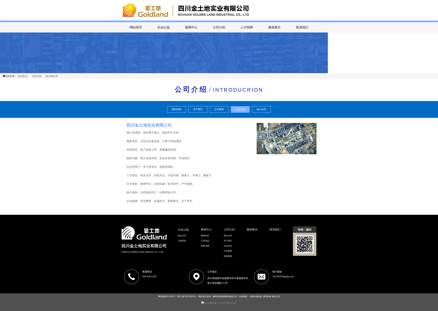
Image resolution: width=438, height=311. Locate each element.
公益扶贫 (182, 241)
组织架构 (176, 109)
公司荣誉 (219, 109)
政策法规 (205, 246)
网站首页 (136, 27)
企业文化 (240, 109)
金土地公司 (52, 76)
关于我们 (198, 109)
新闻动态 (205, 235)
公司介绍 (219, 27)
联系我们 (302, 27)
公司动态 (205, 241)
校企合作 (261, 109)
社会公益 (163, 27)
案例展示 (274, 27)
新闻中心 (191, 27)
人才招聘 (247, 27)
